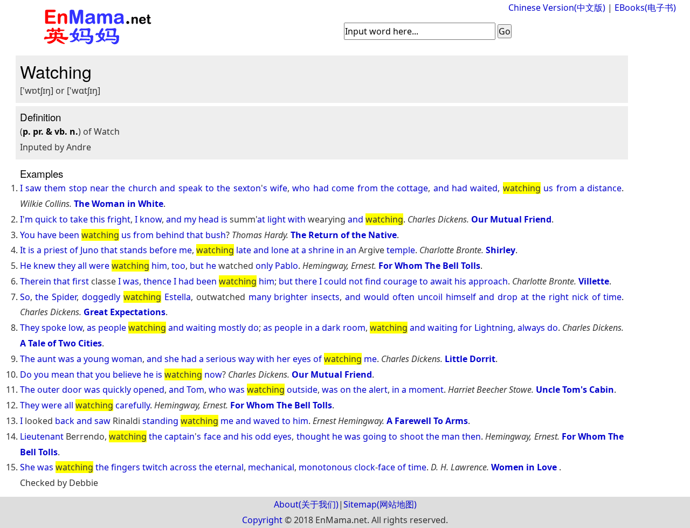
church (142, 188)
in (340, 250)
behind (170, 235)
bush (215, 235)
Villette (593, 281)
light (276, 219)
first (80, 281)
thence (157, 281)
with (297, 219)
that (195, 235)
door (72, 389)
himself (461, 297)
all (82, 266)
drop (508, 297)
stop (78, 188)
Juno (89, 250)
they (66, 266)
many (260, 297)
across (183, 467)
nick (580, 297)
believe (127, 374)
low (75, 328)
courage (400, 281)
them (55, 188)
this (97, 219)
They (29, 328)
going (375, 436)
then (471, 436)
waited (484, 188)
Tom (195, 389)
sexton (247, 188)
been (69, 235)
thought (313, 436)
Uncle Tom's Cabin (575, 389)
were (99, 266)
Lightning (493, 328)
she (171, 359)
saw (33, 188)
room (354, 328)
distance (604, 188)
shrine (321, 250)
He (25, 266)
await (441, 281)
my (190, 219)
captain (179, 436)
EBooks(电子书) (645, 7)
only (264, 266)
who (301, 188)
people (112, 328)
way (246, 359)
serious (221, 359)
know (151, 219)
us (548, 188)
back (64, 421)
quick (46, 219)
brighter (291, 297)
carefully (132, 405)
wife (278, 188)
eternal (229, 467)
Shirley (500, 250)
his (460, 281)
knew (44, 266)
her (284, 359)
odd (263, 436)
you (41, 374)
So (25, 297)
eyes (302, 359)
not (356, 281)
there (306, 281)
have (47, 235)
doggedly (101, 297)
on (345, 389)
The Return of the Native (344, 235)
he (211, 266)
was (131, 281)
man (450, 436)
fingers (125, 467)
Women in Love (525, 467)
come (343, 188)
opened (148, 389)
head (208, 219)
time (612, 297)
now (213, 374)
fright (118, 219)
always (531, 328)
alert (378, 389)
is (224, 219)
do (253, 328)
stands (133, 250)
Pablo (286, 266)
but (197, 266)
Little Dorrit (470, 359)
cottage (412, 188)
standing (160, 421)
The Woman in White (118, 204)
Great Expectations (124, 312)
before (163, 250)
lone (280, 250)
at (261, 219)
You (27, 235)
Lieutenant (42, 436)
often (403, 297)
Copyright (262, 520)
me (185, 250)
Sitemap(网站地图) (380, 504)
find (373, 281)
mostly (232, 328)
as (91, 328)
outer (48, 389)
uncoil (430, 297)
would (376, 297)
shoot (412, 436)
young (96, 359)
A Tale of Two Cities (61, 343)
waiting (201, 328)
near (99, 188)
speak (190, 188)
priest (55, 250)
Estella (177, 297)
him (159, 266)
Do (26, 374)
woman (127, 359)
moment (426, 389)
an (351, 250)
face (212, 436)
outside (302, 389)
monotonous (325, 467)
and (167, 188)
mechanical (271, 467)
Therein (35, 281)
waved (266, 421)
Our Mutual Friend (511, 219)
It (23, 250)
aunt (46, 359)
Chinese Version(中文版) (556, 7)
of (74, 250)
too (178, 266)
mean (62, 374)
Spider (64, 297)
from (367, 188)
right (559, 297)
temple (401, 250)
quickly (116, 389)
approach (488, 281)
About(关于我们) (306, 504)
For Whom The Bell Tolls (429, 266)
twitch (155, 467)
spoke (54, 328)
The (27, 359)
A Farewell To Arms (427, 421)
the (118, 188)
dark (331, 328)
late (243, 250)
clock (364, 467)
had (321, 188)
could (335, 281)
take (79, 219)
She (27, 467)
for (466, 328)
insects (325, 297)
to (209, 188)
